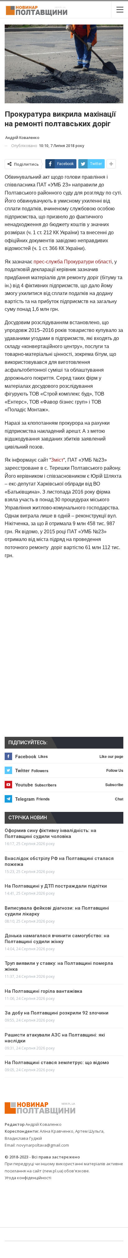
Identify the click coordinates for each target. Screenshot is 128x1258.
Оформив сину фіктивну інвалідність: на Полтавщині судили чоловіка (50, 833)
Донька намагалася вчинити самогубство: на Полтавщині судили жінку (57, 938)
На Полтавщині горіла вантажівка (43, 991)
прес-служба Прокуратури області (73, 261)
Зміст (57, 460)
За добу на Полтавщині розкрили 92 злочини (56, 1013)
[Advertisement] (64, 574)
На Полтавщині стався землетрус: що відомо (57, 1062)
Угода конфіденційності (28, 1177)
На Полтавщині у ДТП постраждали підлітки (56, 886)
